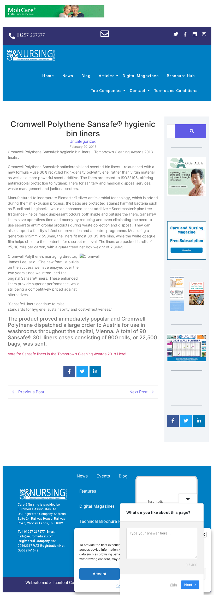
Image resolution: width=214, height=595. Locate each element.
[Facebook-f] (185, 34)
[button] (203, 534)
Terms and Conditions (176, 90)
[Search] (191, 131)
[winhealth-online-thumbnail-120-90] (177, 285)
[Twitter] (176, 34)
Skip (173, 584)
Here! (121, 354)
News (67, 75)
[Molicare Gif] (54, 16)
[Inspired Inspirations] (196, 303)
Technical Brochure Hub (102, 521)
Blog (85, 75)
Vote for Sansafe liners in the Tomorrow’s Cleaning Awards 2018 (62, 354)
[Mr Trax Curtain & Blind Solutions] (177, 309)
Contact (137, 90)
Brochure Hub (181, 75)
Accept (99, 573)
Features (87, 491)
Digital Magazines (140, 75)
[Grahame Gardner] (177, 297)
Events (103, 476)
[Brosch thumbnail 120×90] (196, 291)
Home (48, 75)
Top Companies (106, 90)
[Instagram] (204, 34)
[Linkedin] (194, 34)
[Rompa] (186, 194)
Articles (106, 75)
